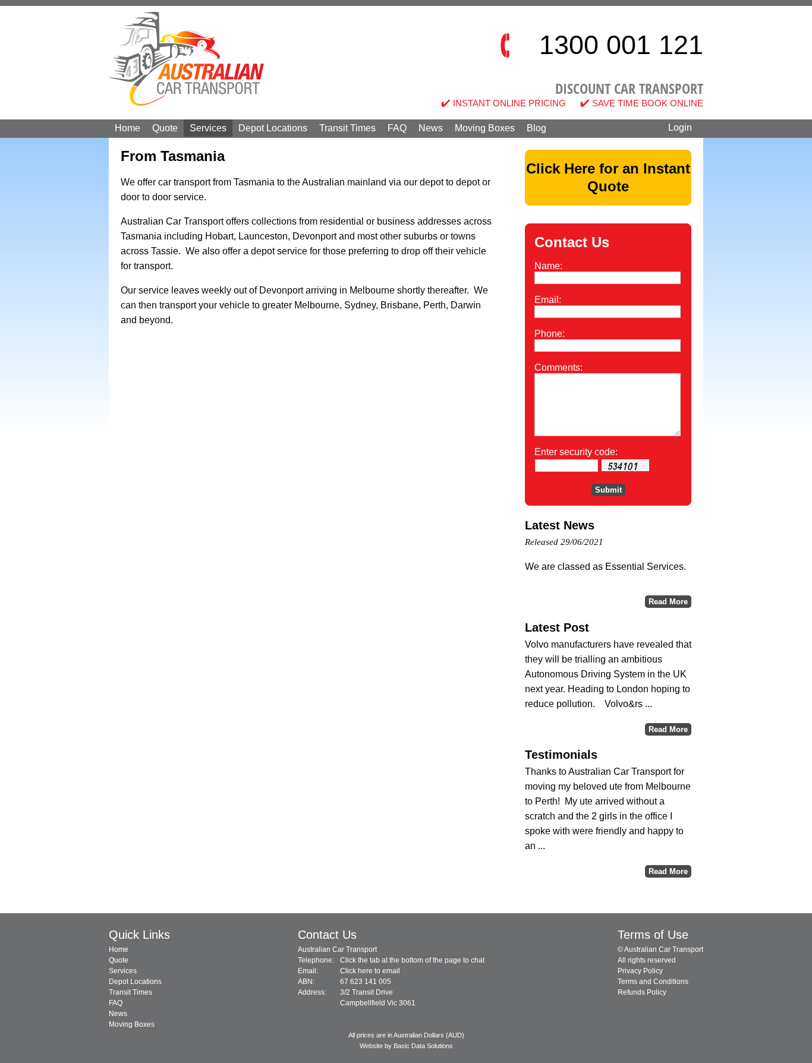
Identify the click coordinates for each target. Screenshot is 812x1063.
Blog (536, 128)
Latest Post (557, 627)
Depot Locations (272, 128)
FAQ (397, 128)
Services (208, 128)
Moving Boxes (485, 128)
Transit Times (347, 128)
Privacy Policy (640, 971)
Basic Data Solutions (423, 1045)
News (430, 128)
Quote (165, 128)
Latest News (559, 525)
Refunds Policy (642, 992)
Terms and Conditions (653, 981)
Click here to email (370, 971)
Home (127, 128)
